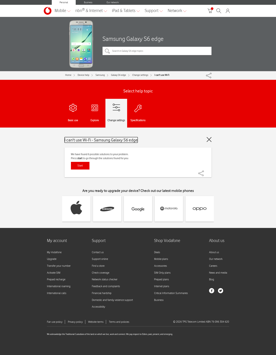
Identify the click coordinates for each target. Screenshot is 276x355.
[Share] (205, 172)
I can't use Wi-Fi (161, 75)
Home (68, 75)
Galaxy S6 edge (118, 75)
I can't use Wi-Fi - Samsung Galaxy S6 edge (101, 139)
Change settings (140, 75)
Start (80, 165)
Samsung (100, 75)
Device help (83, 75)
